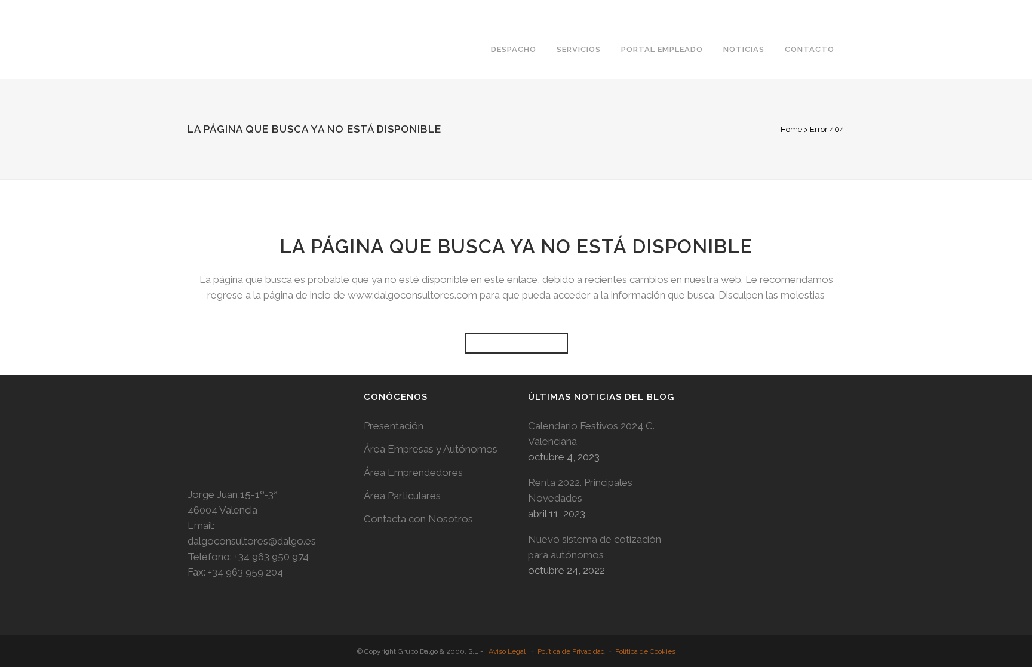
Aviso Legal (507, 651)
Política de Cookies (645, 651)
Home (791, 129)
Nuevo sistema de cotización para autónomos (594, 547)
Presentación (393, 426)
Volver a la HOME (516, 343)
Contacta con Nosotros (418, 519)
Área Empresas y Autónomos (430, 449)
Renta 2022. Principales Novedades (580, 490)
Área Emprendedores (413, 472)
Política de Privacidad (571, 651)
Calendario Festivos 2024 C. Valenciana (591, 433)
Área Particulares (402, 496)
